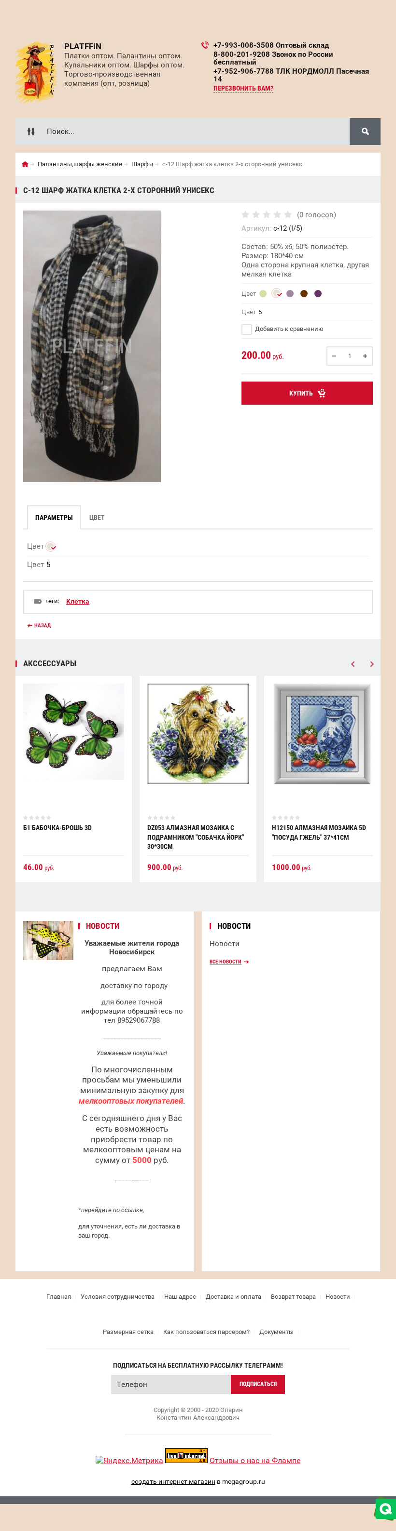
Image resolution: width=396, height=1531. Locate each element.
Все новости (225, 961)
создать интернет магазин (173, 1481)
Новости (225, 943)
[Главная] (25, 164)
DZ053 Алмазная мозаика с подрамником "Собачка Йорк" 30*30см (195, 837)
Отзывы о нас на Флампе (255, 1460)
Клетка (77, 601)
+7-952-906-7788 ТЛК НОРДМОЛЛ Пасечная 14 (291, 75)
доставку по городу (134, 985)
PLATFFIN (82, 46)
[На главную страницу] (36, 72)
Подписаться (258, 1384)
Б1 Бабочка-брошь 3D (57, 827)
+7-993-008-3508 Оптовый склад (271, 45)
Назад (42, 625)
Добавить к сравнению (289, 328)
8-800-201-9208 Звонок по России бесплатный (273, 58)
